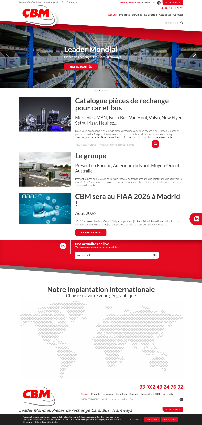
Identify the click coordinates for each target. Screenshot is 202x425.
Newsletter (148, 2)
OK (155, 255)
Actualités (165, 14)
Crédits (105, 399)
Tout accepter (169, 419)
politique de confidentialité (45, 422)
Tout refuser (152, 419)
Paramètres (135, 419)
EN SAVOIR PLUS (91, 232)
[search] (181, 23)
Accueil (112, 14)
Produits (124, 14)
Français (173, 2)
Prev (7, 54)
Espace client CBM (130, 2)
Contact (178, 14)
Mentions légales (119, 399)
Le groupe (150, 14)
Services (137, 14)
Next (194, 54)
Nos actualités (81, 66)
